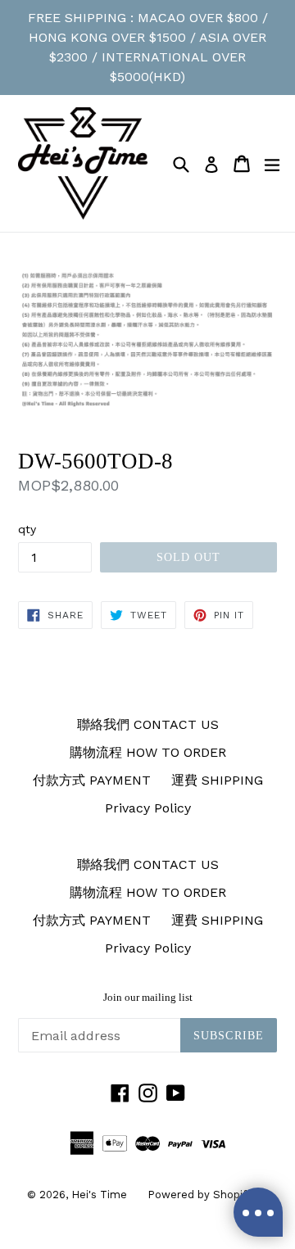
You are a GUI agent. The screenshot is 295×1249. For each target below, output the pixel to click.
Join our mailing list (148, 997)
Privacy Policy (148, 808)
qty (27, 529)
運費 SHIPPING (217, 780)
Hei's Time (99, 1194)
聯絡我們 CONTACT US (148, 724)
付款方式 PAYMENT (92, 780)
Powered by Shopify (200, 1194)
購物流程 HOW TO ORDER (148, 752)
